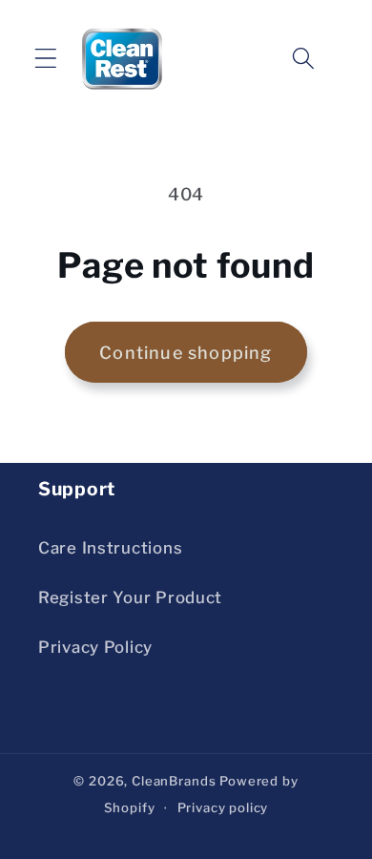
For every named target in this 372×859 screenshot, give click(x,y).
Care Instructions (110, 547)
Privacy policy (223, 807)
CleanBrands (174, 780)
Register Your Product (130, 597)
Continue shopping (185, 353)
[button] (46, 58)
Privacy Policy (95, 647)
